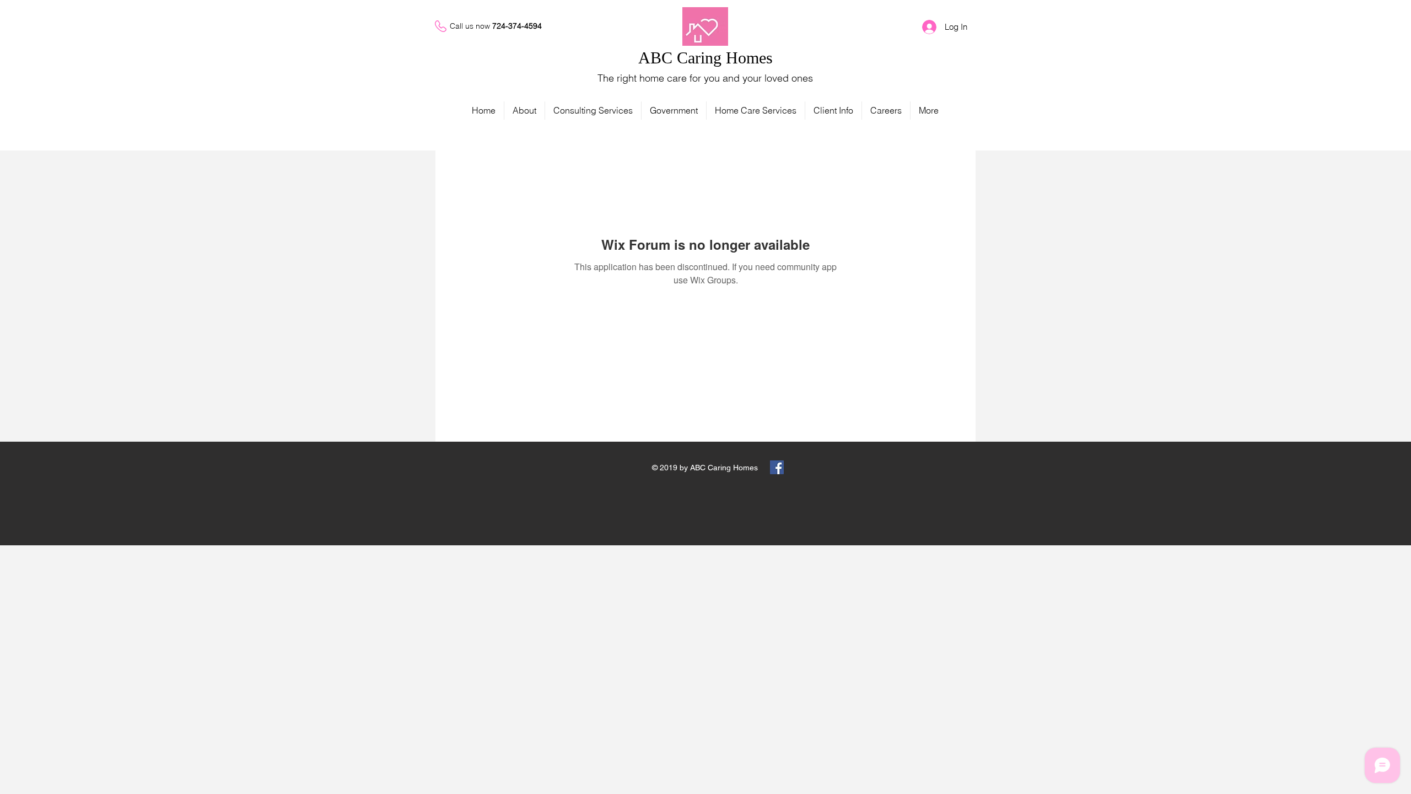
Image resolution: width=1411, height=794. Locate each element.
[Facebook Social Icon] (777, 467)
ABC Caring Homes (705, 58)
